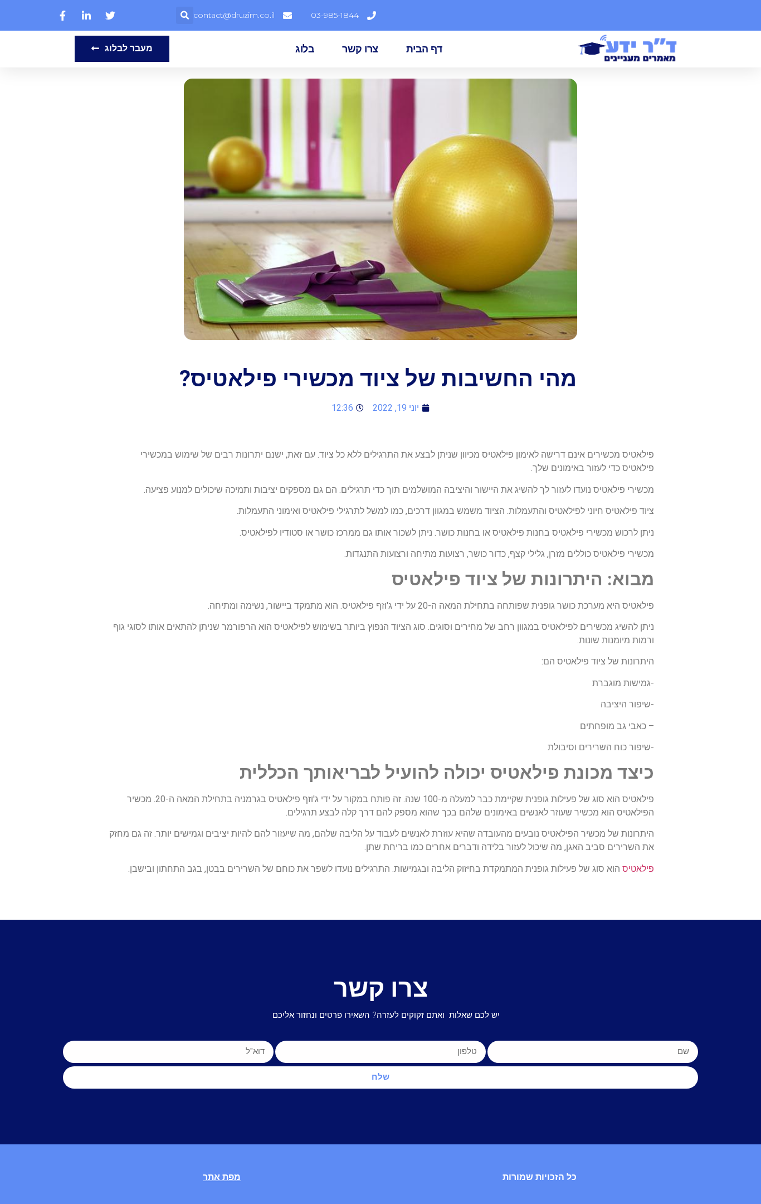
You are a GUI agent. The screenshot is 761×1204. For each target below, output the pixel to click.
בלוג (304, 49)
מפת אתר (222, 1177)
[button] (184, 15)
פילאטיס (638, 868)
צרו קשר (360, 49)
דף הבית (424, 49)
